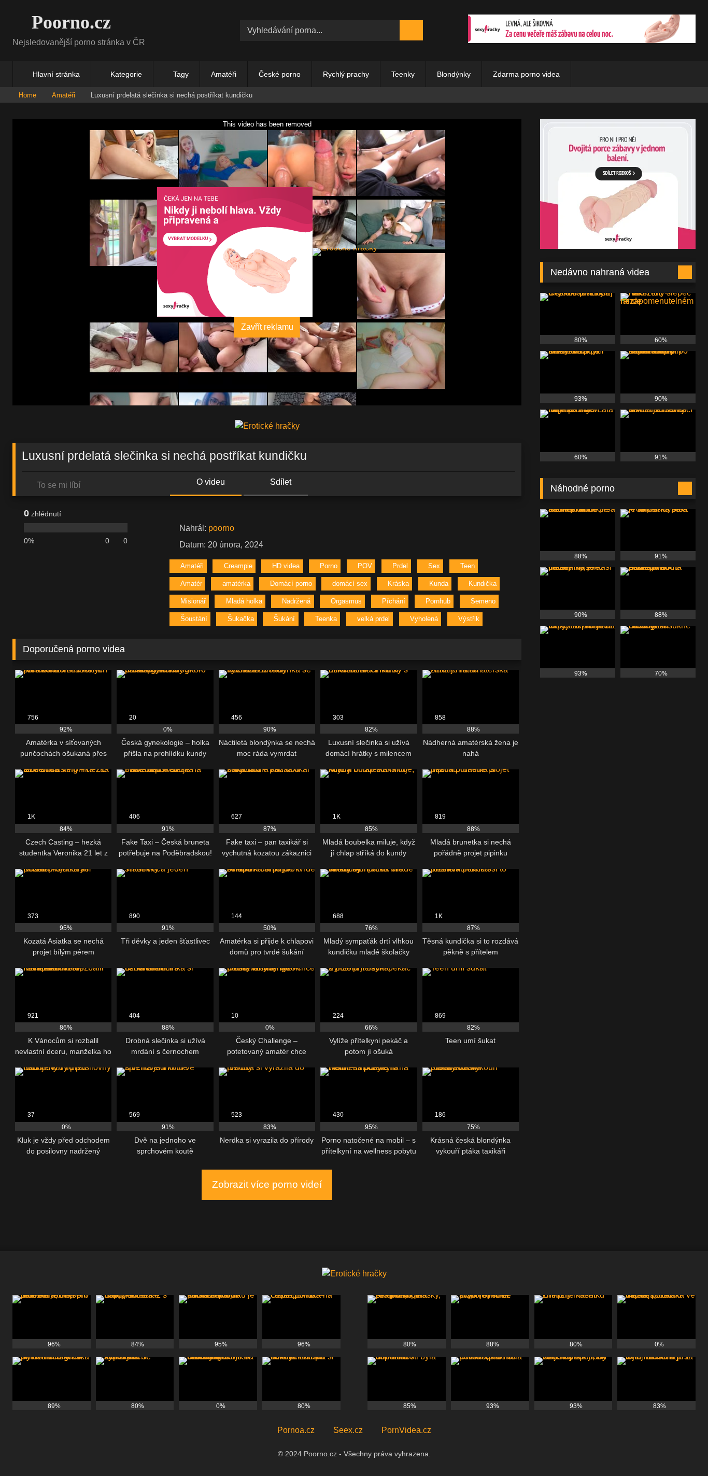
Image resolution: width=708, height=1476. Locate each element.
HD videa (286, 566)
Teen (467, 566)
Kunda (438, 583)
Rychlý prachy (346, 74)
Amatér (191, 583)
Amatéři (223, 74)
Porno (328, 566)
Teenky (403, 74)
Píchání (393, 601)
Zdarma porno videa (526, 74)
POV (365, 566)
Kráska (398, 583)
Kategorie (126, 74)
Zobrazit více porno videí (267, 1184)
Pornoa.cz (296, 1430)
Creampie (238, 566)
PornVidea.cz (406, 1430)
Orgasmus (346, 601)
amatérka (236, 583)
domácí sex (349, 583)
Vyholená (424, 619)
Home (27, 95)
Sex (434, 566)
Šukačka (241, 619)
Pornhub (438, 601)
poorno (221, 528)
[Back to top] (677, 1445)
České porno (280, 74)
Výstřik (468, 619)
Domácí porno (291, 583)
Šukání (284, 619)
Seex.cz (348, 1430)
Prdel (400, 566)
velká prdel (373, 619)
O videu (209, 481)
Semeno (483, 601)
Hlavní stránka (56, 74)
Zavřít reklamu (267, 326)
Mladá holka (244, 601)
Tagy (181, 74)
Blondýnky (454, 74)
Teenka (326, 619)
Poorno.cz (69, 22)
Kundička (483, 583)
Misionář (193, 601)
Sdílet (279, 481)
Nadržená (296, 601)
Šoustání (193, 619)
